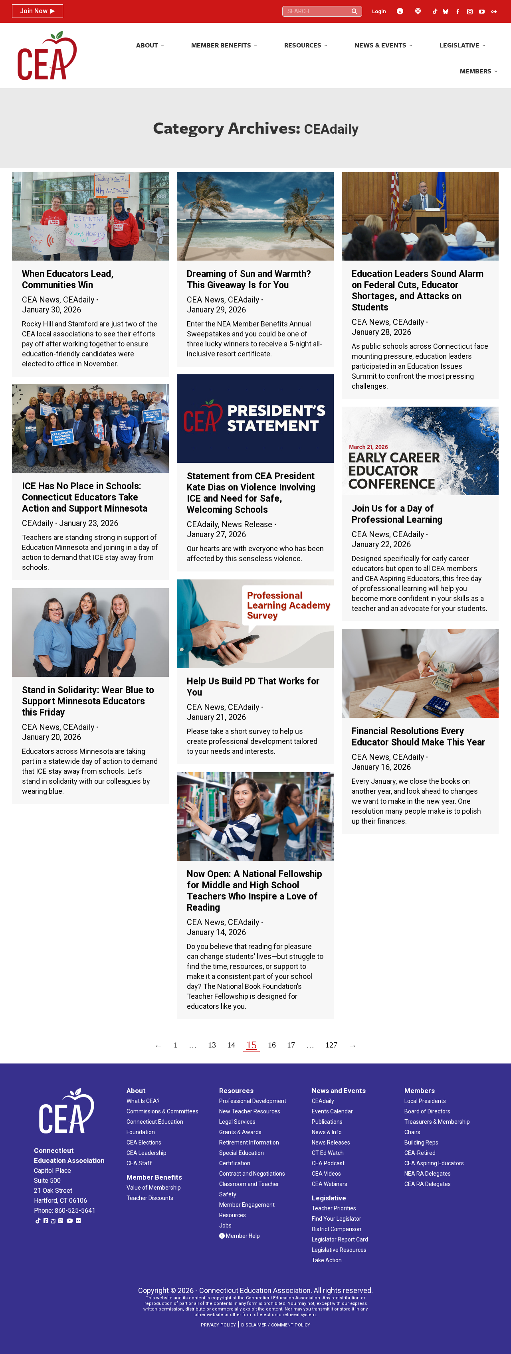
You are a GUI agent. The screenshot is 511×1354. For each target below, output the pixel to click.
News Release (247, 524)
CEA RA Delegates (427, 1184)
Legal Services (237, 1122)
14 (231, 1044)
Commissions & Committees (162, 1111)
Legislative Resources (339, 1250)
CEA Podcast (328, 1163)
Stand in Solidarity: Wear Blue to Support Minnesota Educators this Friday (88, 701)
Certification (234, 1163)
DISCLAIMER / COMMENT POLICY (275, 1325)
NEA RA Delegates (427, 1173)
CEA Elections (144, 1142)
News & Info (327, 1132)
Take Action (327, 1260)
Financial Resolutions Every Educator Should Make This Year (418, 737)
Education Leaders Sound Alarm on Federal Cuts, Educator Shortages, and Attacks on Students (417, 291)
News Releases (331, 1142)
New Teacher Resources (249, 1111)
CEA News (40, 299)
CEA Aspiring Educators (434, 1163)
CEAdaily (78, 299)
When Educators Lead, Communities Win (68, 280)
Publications (327, 1122)
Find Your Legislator (336, 1219)
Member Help (242, 1236)
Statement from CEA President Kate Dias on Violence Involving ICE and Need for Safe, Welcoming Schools (251, 493)
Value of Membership (154, 1187)
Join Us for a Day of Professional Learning (397, 514)
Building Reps (421, 1142)
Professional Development (252, 1101)
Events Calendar (332, 1111)
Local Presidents (425, 1101)
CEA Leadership (146, 1153)
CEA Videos (326, 1173)
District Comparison (336, 1229)
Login (379, 11)
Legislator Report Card (340, 1239)
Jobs (225, 1225)
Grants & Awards (240, 1132)
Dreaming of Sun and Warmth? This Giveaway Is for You (249, 280)
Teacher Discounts (150, 1198)
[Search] (354, 11)
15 (251, 1045)
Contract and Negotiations (252, 1173)
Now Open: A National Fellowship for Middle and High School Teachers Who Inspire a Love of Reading (254, 891)
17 (291, 1044)
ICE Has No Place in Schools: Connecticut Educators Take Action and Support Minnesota (84, 497)
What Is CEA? (143, 1101)
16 (272, 1044)
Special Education (241, 1153)
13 (212, 1044)
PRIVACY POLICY (218, 1325)
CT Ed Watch (328, 1153)
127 (331, 1044)
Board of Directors (427, 1111)
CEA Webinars (329, 1184)
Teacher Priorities (334, 1208)
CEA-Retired (420, 1153)
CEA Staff (139, 1163)
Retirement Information (249, 1142)
